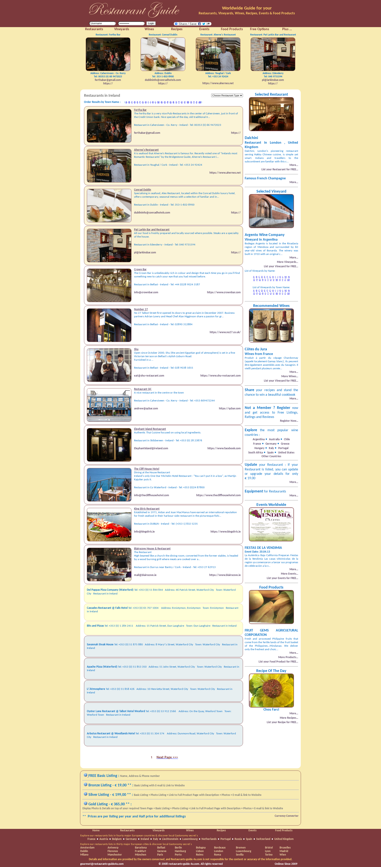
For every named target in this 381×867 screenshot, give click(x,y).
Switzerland (263, 839)
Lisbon (200, 851)
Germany (131, 839)
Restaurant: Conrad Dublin (163, 34)
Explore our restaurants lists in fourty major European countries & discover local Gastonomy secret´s (139, 835)
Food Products (283, 830)
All (200, 102)
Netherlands (209, 839)
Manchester (115, 854)
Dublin (84, 851)
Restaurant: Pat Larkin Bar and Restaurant (273, 34)
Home (96, 830)
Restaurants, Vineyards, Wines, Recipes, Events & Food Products (247, 13)
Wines (190, 830)
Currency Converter (287, 816)
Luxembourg (190, 839)
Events (252, 830)
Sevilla (239, 854)
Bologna (200, 847)
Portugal (225, 839)
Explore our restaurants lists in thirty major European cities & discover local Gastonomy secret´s (136, 844)
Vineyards (158, 830)
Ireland (145, 839)
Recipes (221, 830)
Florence (113, 851)
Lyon (268, 851)
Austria (103, 839)
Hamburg (180, 851)
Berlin (178, 847)
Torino (269, 854)
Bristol (269, 847)
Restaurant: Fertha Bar (108, 34)
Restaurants (127, 830)
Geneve (161, 851)
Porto (178, 854)
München (140, 854)
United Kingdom (284, 839)
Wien (283, 854)
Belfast (161, 847)
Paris (160, 854)
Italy (155, 839)
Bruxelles (285, 847)
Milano (84, 854)
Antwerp (113, 847)
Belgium (117, 839)
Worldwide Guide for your (247, 8)
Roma (217, 854)
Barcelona (141, 847)
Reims (199, 854)
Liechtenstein (170, 839)
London (218, 851)
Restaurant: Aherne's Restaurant (218, 34)
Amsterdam (87, 847)
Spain (249, 839)
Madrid (284, 851)
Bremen (241, 847)
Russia (238, 839)
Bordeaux (220, 847)
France (91, 839)
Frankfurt (140, 851)
